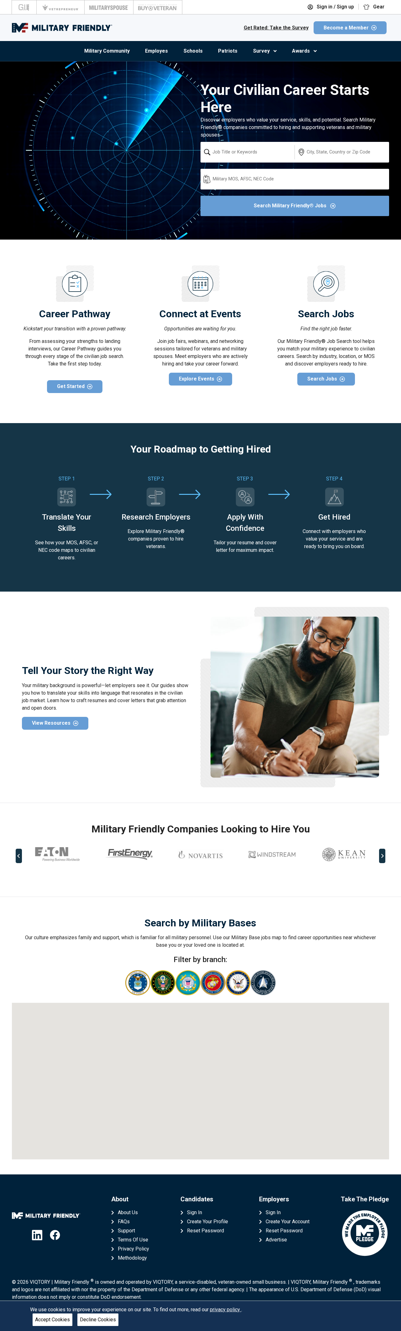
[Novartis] (129, 854)
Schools (193, 51)
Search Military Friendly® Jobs (291, 206)
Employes (156, 51)
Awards (301, 51)
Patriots (227, 51)
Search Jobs (322, 379)
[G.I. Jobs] (24, 7)
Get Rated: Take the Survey (276, 28)
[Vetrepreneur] (60, 7)
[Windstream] (200, 854)
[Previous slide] (19, 856)
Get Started (71, 386)
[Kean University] (272, 854)
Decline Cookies (98, 1320)
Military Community (107, 51)
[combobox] (247, 152)
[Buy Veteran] (157, 7)
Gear (378, 7)
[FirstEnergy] (57, 854)
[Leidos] (343, 854)
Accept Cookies (52, 1320)
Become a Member (346, 28)
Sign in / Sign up (334, 7)
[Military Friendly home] (62, 27)
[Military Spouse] (109, 7)
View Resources (51, 723)
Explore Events (196, 379)
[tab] (196, 876)
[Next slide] (382, 856)
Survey (261, 51)
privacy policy (225, 1310)
